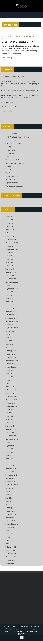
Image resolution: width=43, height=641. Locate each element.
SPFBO (8, 170)
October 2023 (10, 324)
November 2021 (11, 400)
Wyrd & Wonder (11, 183)
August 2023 (9, 331)
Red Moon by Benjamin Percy (17, 41)
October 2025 (10, 246)
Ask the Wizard (11, 134)
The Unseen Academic (14, 186)
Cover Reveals (11, 140)
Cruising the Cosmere (13, 143)
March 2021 (9, 426)
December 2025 (11, 239)
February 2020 (10, 468)
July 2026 (9, 217)
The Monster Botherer (13, 160)
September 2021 (11, 406)
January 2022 (10, 393)
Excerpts (8, 147)
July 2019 (8, 491)
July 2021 (8, 413)
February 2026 (10, 233)
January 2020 (10, 472)
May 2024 (9, 302)
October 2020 (10, 442)
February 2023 (10, 351)
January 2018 (10, 550)
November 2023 (11, 321)
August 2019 (9, 488)
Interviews (9, 153)
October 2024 (10, 285)
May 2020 (9, 459)
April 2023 (9, 344)
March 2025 (9, 269)
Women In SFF (11, 179)
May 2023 (9, 341)
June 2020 (9, 455)
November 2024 (11, 282)
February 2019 (10, 508)
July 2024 (9, 295)
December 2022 (11, 357)
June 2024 (9, 298)
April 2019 (9, 501)
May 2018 (9, 537)
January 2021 (10, 432)
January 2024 (10, 315)
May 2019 (9, 498)
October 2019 (10, 481)
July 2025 (9, 256)
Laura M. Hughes (11, 36)
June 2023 (9, 337)
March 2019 (9, 504)
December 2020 (11, 436)
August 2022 (9, 370)
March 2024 (9, 308)
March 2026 (9, 230)
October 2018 (10, 521)
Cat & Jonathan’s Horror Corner (17, 137)
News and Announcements (15, 163)
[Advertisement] (21, 599)
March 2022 (9, 387)
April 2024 (9, 305)
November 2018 (11, 517)
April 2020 (9, 462)
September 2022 (11, 367)
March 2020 (9, 465)
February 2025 (10, 272)
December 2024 (11, 279)
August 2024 (10, 292)
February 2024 (10, 311)
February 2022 (10, 390)
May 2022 (9, 380)
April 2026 (9, 226)
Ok (22, 637)
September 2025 (11, 249)
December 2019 (11, 475)
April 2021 (9, 423)
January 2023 (10, 354)
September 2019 (11, 485)
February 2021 (10, 429)
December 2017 (11, 553)
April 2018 (9, 540)
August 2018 (9, 527)
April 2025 (9, 266)
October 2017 (10, 560)
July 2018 (8, 531)
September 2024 (11, 288)
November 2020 (11, 439)
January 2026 (10, 236)
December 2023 (11, 318)
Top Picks (9, 173)
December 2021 (11, 396)
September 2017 (11, 563)
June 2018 (9, 534)
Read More (6, 58)
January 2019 (10, 511)
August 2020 (10, 449)
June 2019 (9, 495)
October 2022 (10, 364)
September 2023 (11, 328)
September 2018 (11, 524)
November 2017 (11, 557)
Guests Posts (10, 150)
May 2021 (8, 419)
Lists (7, 156)
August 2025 (9, 252)
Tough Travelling (11, 176)
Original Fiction (11, 166)
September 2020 (11, 446)
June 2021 (9, 416)
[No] (40, 632)
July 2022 (9, 374)
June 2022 (9, 377)
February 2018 (10, 547)
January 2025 (10, 275)
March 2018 (9, 544)
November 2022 (11, 360)
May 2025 (9, 262)
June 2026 (9, 220)
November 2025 (11, 243)
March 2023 (9, 347)
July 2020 (9, 452)
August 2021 (9, 409)
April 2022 (9, 383)
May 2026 (9, 223)
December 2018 (11, 514)
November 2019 (11, 478)
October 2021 (10, 403)
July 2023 (9, 334)
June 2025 (9, 259)
